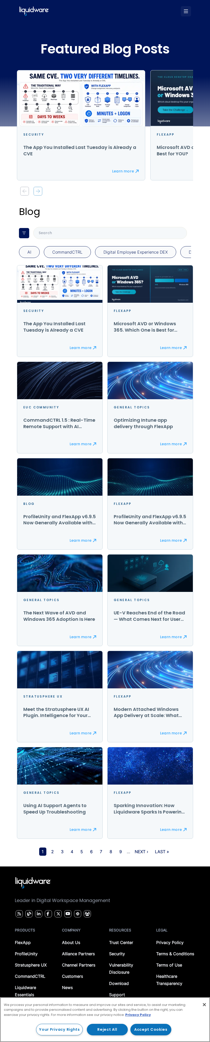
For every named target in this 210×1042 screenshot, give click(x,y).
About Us (71, 942)
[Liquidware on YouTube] (68, 913)
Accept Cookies (150, 1029)
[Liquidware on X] (57, 913)
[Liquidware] (34, 11)
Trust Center (121, 942)
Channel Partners (78, 965)
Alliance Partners (78, 953)
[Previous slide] (24, 191)
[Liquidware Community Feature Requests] (87, 913)
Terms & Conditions (175, 953)
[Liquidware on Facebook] (47, 913)
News (67, 987)
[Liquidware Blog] (28, 913)
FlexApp (23, 942)
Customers (72, 976)
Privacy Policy (170, 942)
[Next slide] (38, 191)
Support (117, 994)
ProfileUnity (26, 953)
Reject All (107, 1029)
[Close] (204, 1004)
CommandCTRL (30, 976)
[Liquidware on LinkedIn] (37, 913)
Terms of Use (169, 965)
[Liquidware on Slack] (76, 913)
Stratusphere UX (31, 965)
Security (117, 953)
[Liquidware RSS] (18, 913)
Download (119, 983)
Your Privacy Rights (59, 1029)
